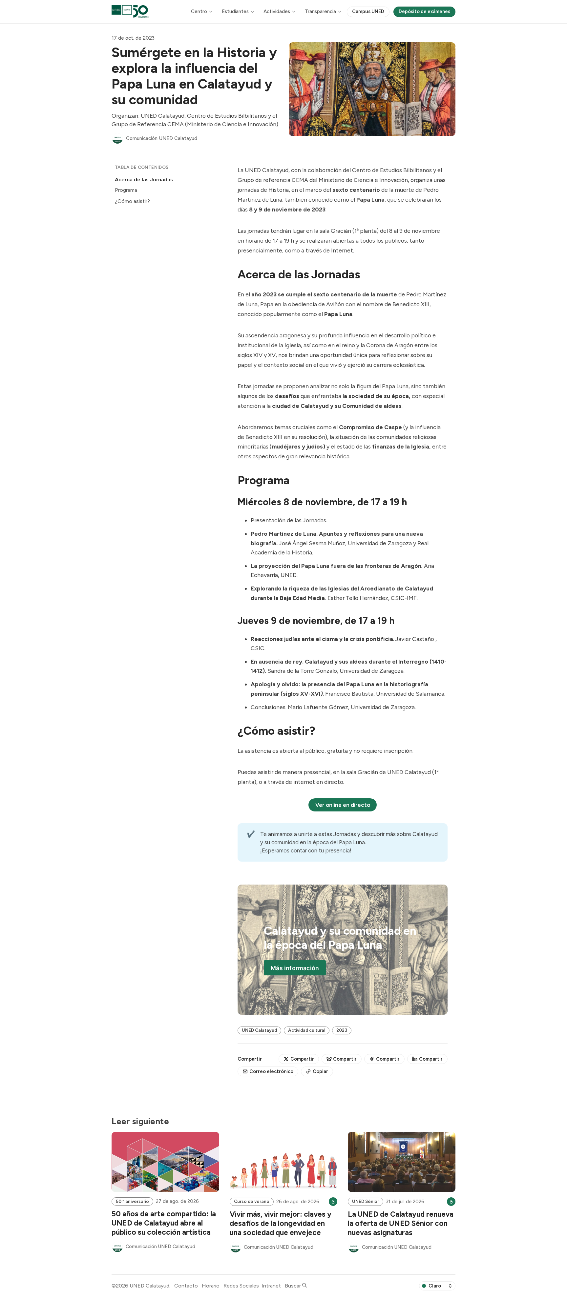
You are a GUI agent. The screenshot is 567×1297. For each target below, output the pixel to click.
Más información (295, 968)
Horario (211, 1286)
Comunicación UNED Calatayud (161, 138)
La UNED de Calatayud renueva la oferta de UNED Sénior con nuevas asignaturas (400, 1223)
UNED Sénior (365, 1201)
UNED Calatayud (259, 1030)
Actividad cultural (306, 1030)
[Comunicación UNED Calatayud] (117, 138)
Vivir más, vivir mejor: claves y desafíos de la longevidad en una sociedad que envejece (280, 1223)
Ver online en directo (342, 805)
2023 (341, 1030)
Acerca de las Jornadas (144, 179)
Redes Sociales (241, 1286)
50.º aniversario (132, 1201)
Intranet (271, 1286)
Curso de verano (251, 1201)
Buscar (293, 1286)
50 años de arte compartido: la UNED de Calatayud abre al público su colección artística (164, 1223)
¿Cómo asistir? (132, 201)
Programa (126, 190)
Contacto (186, 1286)
